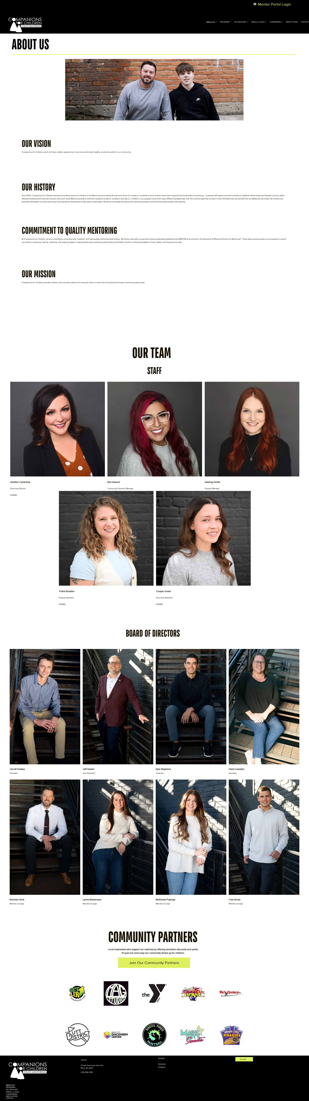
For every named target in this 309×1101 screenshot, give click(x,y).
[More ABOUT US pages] (216, 21)
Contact (13, 495)
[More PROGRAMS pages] (230, 21)
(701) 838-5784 (87, 1072)
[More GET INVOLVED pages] (247, 21)
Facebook (161, 1064)
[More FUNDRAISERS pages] (282, 21)
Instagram (161, 1067)
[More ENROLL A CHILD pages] (265, 21)
